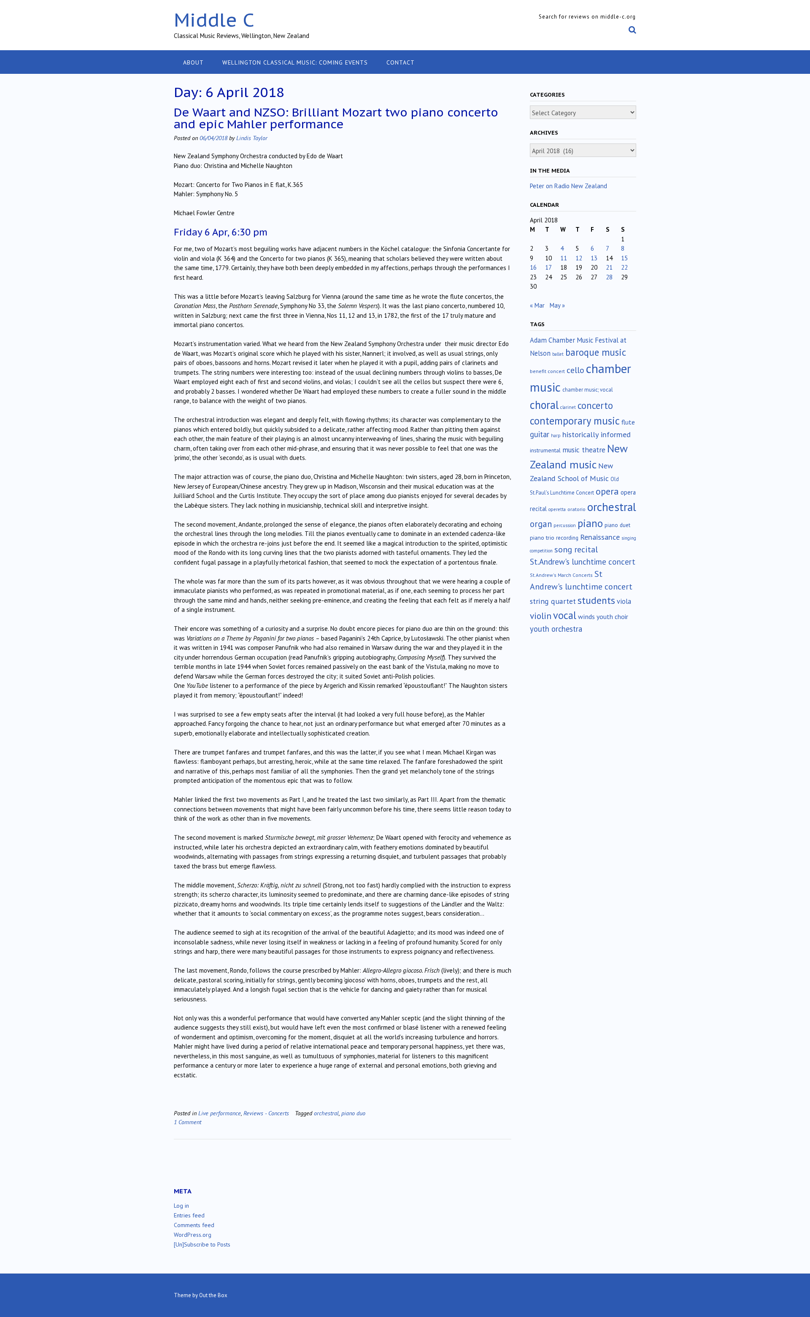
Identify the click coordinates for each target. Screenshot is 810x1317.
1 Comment (187, 1122)
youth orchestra (556, 629)
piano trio (542, 537)
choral (544, 405)
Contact (400, 62)
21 (609, 267)
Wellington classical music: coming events (295, 62)
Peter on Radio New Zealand (568, 186)
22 (624, 267)
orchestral (326, 1113)
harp (556, 435)
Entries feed (189, 1215)
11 (563, 258)
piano (590, 523)
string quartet (553, 601)
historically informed (596, 434)
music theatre (583, 449)
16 (533, 267)
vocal (564, 615)
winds (586, 616)
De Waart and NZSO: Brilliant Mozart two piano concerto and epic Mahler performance (336, 118)
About (193, 62)
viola (624, 601)
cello (575, 370)
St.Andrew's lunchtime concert (582, 562)
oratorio (576, 509)
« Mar (537, 305)
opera (607, 491)
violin (540, 616)
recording (567, 537)
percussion (565, 525)
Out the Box (213, 1295)
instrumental (545, 450)
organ (541, 524)
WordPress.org (192, 1235)
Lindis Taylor (251, 138)
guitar (539, 434)
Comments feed (194, 1225)
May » (557, 305)
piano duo (353, 1113)
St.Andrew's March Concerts (561, 575)
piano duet (617, 525)
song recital (576, 549)
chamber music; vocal (587, 389)
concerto (595, 405)
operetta (557, 509)
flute (628, 422)
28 (609, 277)
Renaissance (600, 537)
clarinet (568, 407)
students (596, 600)
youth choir (612, 616)
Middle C (214, 20)
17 (548, 267)
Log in (181, 1205)
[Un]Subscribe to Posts (202, 1244)
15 (624, 258)
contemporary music (575, 420)
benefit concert (547, 371)
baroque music (595, 352)
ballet (558, 354)
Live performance (219, 1113)
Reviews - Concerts (266, 1113)
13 (594, 258)
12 (578, 258)
